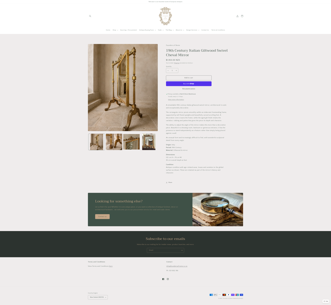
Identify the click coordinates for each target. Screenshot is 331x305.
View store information (176, 99)
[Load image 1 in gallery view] (96, 142)
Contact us (102, 216)
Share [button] (170, 182)
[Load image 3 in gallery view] (131, 142)
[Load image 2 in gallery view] (114, 142)
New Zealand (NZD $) (97, 297)
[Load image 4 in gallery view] (149, 142)
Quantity (169, 66)
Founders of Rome (227, 298)
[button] (90, 16)
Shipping (176, 63)
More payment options (188, 88)
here (111, 266)
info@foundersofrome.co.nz (176, 266)
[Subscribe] (181, 250)
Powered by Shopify (238, 298)
